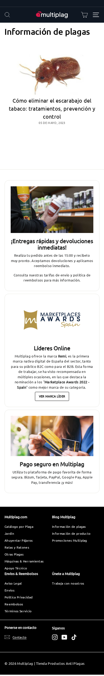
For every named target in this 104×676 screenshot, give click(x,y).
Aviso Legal (13, 583)
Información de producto (71, 533)
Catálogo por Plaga (19, 526)
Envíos (9, 590)
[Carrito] (84, 15)
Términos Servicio (18, 611)
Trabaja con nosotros (68, 583)
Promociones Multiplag (69, 540)
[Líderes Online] (52, 320)
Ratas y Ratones (17, 547)
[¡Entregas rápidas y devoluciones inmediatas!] (52, 209)
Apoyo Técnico (16, 568)
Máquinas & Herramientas (24, 561)
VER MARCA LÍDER (52, 396)
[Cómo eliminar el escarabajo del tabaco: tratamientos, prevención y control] (52, 69)
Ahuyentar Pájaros (19, 540)
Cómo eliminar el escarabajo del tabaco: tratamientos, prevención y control (52, 108)
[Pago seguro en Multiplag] (52, 436)
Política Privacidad (19, 597)
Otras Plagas (14, 554)
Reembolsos (14, 604)
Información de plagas (69, 526)
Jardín (9, 533)
